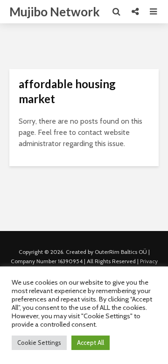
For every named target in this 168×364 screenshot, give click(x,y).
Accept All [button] (90, 342)
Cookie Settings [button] (39, 342)
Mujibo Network (54, 11)
